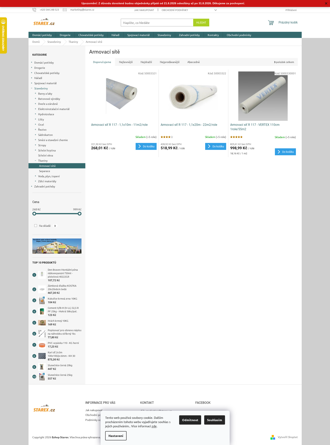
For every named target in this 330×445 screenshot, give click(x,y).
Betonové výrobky (49, 98)
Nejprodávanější (170, 62)
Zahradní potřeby (44, 186)
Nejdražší (146, 62)
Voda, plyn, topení (49, 176)
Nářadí (38, 78)
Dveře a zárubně (48, 103)
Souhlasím (214, 420)
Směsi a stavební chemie (53, 140)
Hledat (201, 22)
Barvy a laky (45, 93)
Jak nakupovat (144, 10)
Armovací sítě (47, 165)
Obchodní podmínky (175, 10)
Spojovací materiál (45, 83)
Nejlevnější (126, 62)
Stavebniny (41, 88)
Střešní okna (45, 155)
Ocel (41, 124)
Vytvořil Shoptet (288, 436)
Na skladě (47, 225)
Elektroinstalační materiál (54, 109)
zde (154, 426)
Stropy (42, 145)
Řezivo (42, 129)
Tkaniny (43, 160)
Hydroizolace (46, 114)
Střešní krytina (47, 150)
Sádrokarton (45, 134)
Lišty (41, 119)
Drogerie (39, 67)
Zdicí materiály (47, 181)
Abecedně (193, 62)
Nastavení (115, 436)
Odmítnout (190, 420)
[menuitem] (42, 35)
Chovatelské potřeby (47, 73)
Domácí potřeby (44, 62)
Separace (44, 171)
